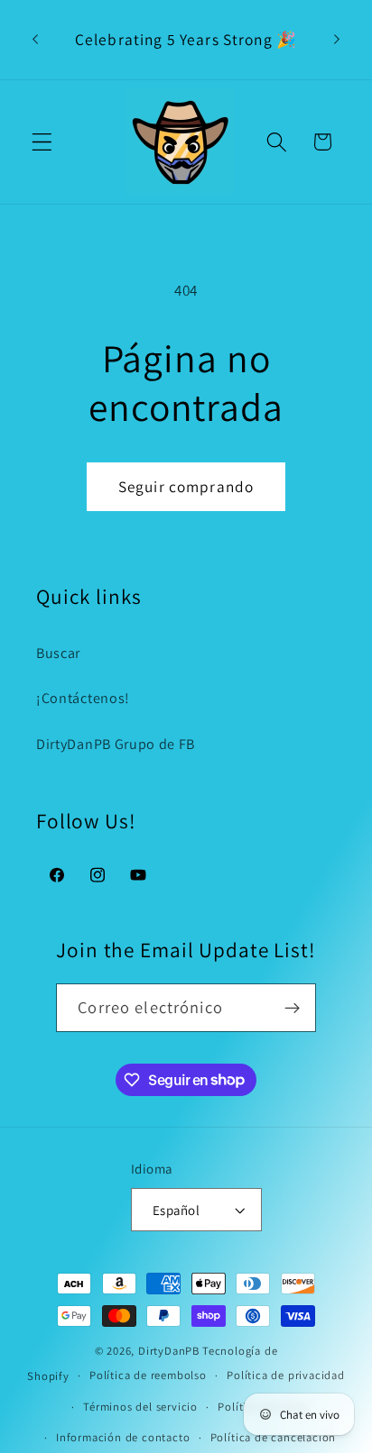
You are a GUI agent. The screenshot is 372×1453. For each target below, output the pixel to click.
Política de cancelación (273, 1437)
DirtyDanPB (169, 1350)
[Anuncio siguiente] (337, 39)
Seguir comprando (186, 486)
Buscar (58, 653)
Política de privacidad (286, 1375)
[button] (42, 142)
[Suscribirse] (292, 1007)
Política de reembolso (148, 1375)
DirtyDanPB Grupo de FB (115, 744)
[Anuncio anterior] (35, 39)
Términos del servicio (140, 1406)
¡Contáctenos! (83, 698)
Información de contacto (123, 1437)
